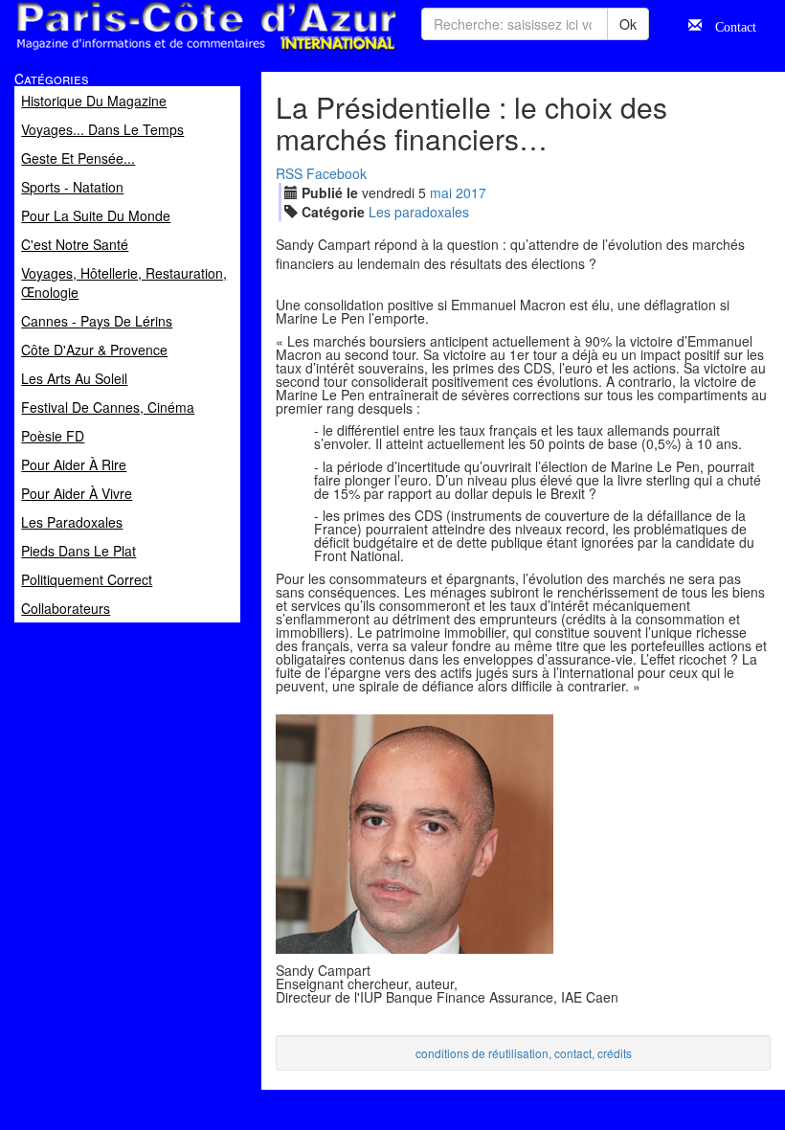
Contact (729, 25)
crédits (614, 1053)
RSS (289, 173)
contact (573, 1053)
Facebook (336, 173)
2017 (471, 192)
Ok (628, 24)
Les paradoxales (419, 211)
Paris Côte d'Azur (163, 51)
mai (441, 192)
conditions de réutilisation (482, 1053)
